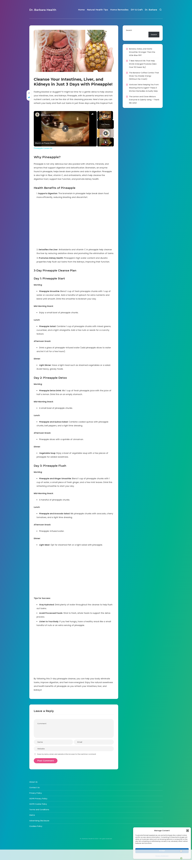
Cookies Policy (35, 826)
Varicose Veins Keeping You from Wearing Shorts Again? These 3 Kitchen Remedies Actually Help (144, 87)
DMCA (32, 815)
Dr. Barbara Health (42, 9)
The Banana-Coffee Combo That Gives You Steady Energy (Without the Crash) (144, 75)
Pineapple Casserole (50, 115)
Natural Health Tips (97, 10)
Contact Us (34, 787)
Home (81, 10)
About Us (33, 782)
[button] (187, 830)
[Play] (98, 118)
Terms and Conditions (39, 809)
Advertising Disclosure (39, 820)
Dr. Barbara (151, 10)
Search (129, 30)
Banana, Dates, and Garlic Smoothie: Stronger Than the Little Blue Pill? (142, 52)
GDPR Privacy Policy (38, 798)
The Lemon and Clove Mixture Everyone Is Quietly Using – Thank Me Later (144, 99)
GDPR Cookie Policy (38, 804)
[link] (37, 114)
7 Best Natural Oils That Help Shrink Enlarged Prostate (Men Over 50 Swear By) (143, 63)
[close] (181, 851)
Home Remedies (119, 10)
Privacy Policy (35, 793)
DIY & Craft (137, 10)
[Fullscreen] (111, 118)
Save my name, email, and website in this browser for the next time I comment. (66, 754)
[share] (92, 114)
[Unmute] (101, 118)
